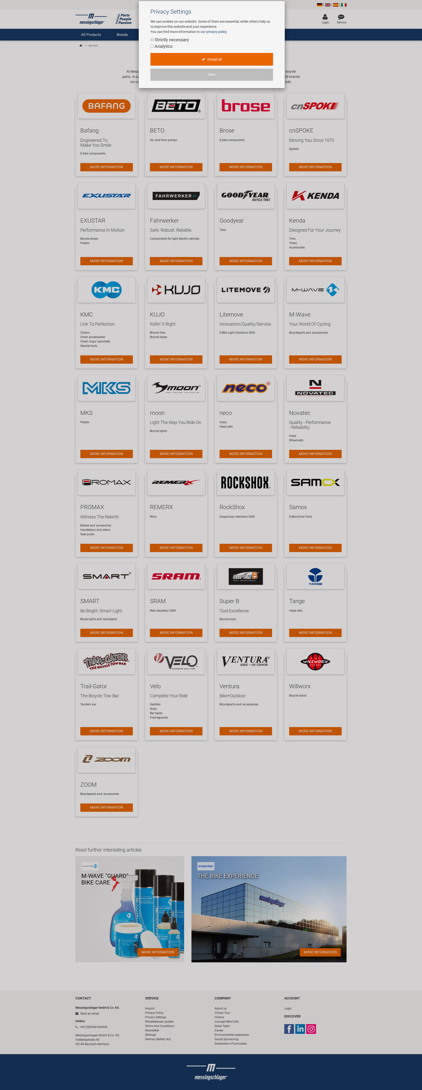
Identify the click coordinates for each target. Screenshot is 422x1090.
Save (211, 74)
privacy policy (216, 32)
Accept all (214, 59)
